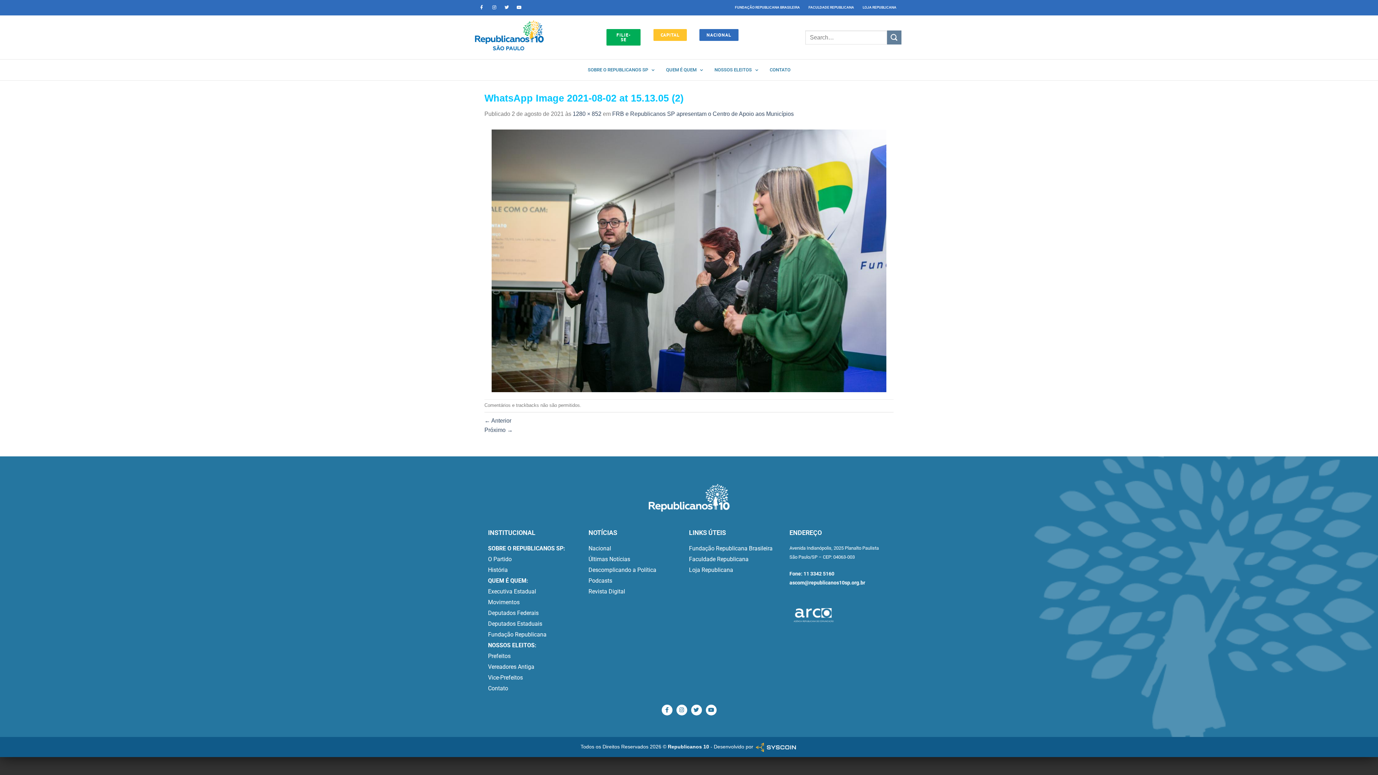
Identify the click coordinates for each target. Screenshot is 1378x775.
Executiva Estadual (512, 591)
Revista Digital (607, 591)
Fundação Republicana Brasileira (767, 7)
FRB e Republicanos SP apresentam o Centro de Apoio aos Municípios (703, 114)
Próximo (498, 430)
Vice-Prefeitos (505, 677)
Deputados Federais (513, 613)
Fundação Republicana (517, 634)
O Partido (500, 559)
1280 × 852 (587, 114)
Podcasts (600, 580)
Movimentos (504, 602)
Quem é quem (681, 69)
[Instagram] (494, 7)
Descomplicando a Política (622, 570)
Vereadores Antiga (511, 666)
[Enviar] (894, 37)
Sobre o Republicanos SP (618, 69)
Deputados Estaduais (515, 623)
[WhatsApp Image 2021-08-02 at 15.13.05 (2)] (689, 260)
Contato (780, 69)
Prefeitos (499, 656)
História (498, 570)
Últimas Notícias (609, 559)
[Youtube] (519, 7)
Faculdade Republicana (831, 7)
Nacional (600, 548)
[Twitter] (506, 7)
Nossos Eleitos (733, 69)
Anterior (497, 421)
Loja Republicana (879, 7)
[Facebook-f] (481, 7)
